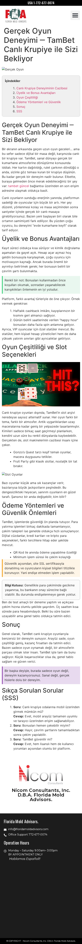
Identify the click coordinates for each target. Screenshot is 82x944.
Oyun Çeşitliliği (27, 97)
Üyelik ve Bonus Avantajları (35, 93)
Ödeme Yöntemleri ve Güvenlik (38, 102)
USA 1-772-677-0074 (41, 3)
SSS (19, 111)
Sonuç (20, 107)
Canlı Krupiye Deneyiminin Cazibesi (41, 88)
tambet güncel (18, 186)
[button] (75, 15)
